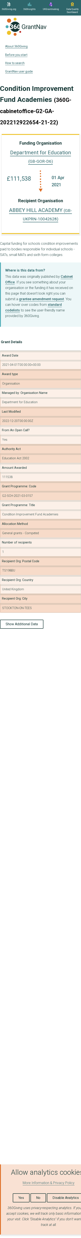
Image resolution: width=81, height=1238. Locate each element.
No (38, 1198)
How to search (15, 63)
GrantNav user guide (19, 71)
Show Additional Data (22, 624)
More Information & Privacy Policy (49, 1183)
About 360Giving (16, 46)
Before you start (16, 55)
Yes (21, 1198)
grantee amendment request (41, 299)
